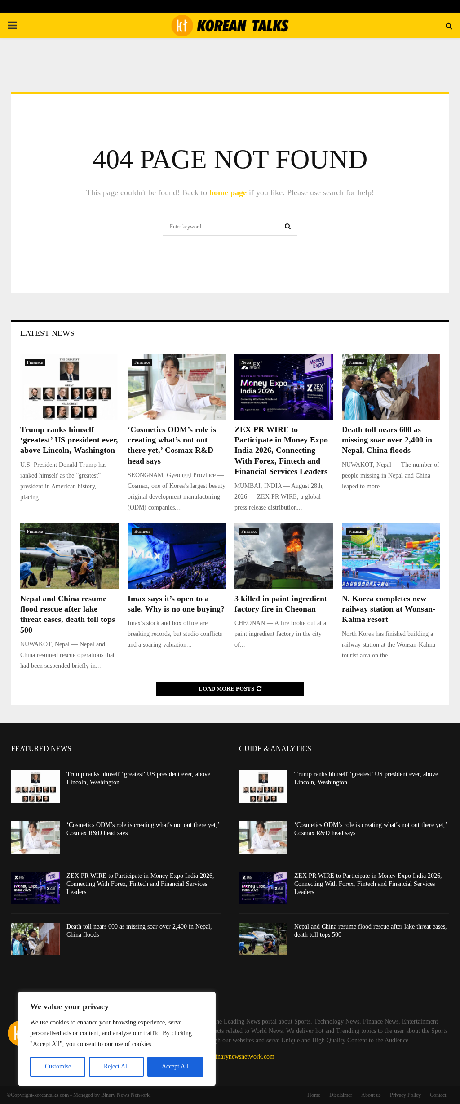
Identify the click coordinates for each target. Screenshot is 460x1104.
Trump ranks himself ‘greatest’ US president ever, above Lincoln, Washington (69, 440)
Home (313, 1095)
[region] (117, 1039)
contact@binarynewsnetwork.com (231, 1056)
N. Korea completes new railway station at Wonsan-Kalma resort (388, 609)
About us (371, 1095)
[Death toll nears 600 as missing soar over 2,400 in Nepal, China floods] (391, 387)
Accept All (175, 1066)
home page (228, 192)
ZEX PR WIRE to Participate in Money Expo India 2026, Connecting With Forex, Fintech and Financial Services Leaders (281, 450)
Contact (438, 1095)
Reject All (116, 1066)
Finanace (35, 362)
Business (142, 531)
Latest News (47, 333)
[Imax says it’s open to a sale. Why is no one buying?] (177, 556)
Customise (58, 1066)
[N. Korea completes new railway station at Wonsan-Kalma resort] (391, 556)
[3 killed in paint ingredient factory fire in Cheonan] (283, 556)
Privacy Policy (405, 1095)
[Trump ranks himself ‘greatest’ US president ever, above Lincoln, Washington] (69, 387)
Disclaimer (340, 1095)
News (246, 362)
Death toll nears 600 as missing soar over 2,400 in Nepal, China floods (387, 440)
